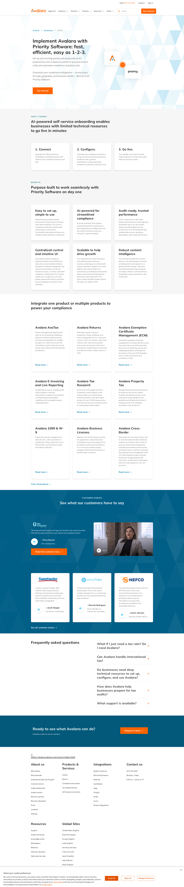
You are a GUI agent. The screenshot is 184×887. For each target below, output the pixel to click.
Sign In (150, 3)
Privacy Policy (47, 884)
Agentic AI (52, 11)
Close (181, 869)
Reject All (127, 878)
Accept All (111, 878)
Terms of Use (58, 882)
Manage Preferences (146, 878)
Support (141, 3)
